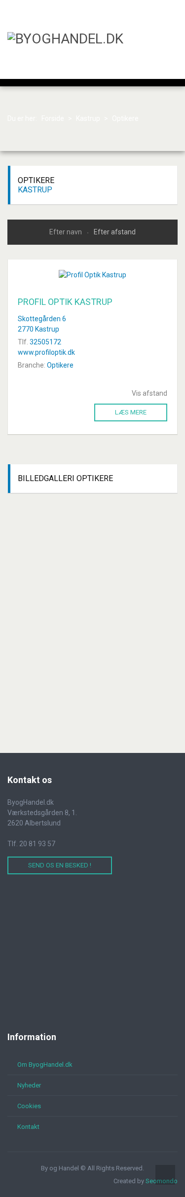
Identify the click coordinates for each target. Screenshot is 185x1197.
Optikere (60, 365)
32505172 (45, 342)
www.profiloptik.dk (46, 352)
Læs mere (131, 412)
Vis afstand (149, 393)
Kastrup (35, 189)
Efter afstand (115, 232)
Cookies (29, 1106)
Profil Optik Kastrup (65, 302)
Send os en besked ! (59, 865)
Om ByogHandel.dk (45, 1064)
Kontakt (28, 1126)
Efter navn (66, 232)
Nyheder (29, 1085)
